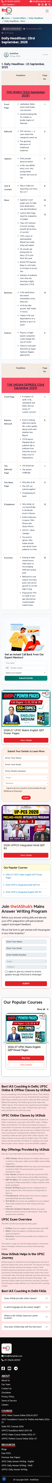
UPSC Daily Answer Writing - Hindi (17, 1465)
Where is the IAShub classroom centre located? (21, 1316)
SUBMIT (26, 798)
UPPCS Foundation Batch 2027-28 (17, 1430)
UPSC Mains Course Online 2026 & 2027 (20, 1415)
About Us (6, 1380)
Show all (42, 1009)
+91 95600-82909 (12, 1)
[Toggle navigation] (47, 11)
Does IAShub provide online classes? (20, 1298)
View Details (26, 740)
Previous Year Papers (11, 1457)
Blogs (4, 1449)
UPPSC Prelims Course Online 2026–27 (19, 1438)
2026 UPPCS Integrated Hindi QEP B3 (23, 885)
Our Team (6, 1384)
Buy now (26, 1058)
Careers (5, 1404)
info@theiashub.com (41, 1)
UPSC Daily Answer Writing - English (18, 1461)
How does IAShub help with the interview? (23, 1326)
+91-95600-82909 (12, 1360)
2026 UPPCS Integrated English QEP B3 (23, 892)
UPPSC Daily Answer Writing (14, 1469)
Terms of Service (9, 1400)
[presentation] (4, 1042)
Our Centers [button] (8, 4)
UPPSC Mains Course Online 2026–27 (18, 1434)
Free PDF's (6, 1453)
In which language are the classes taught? (22, 1307)
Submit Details (26, 678)
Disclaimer (6, 1392)
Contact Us (6, 1388)
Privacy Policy (8, 1396)
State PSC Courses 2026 (13, 1426)
